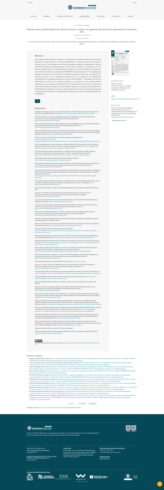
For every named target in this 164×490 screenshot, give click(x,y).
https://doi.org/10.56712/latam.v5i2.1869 (47, 127)
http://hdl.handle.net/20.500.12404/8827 (47, 290)
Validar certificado (104, 458)
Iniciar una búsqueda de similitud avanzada (53, 407)
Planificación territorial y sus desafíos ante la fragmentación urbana (107, 362)
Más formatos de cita (119, 120)
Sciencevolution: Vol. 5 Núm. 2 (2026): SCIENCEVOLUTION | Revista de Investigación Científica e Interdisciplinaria (69, 393)
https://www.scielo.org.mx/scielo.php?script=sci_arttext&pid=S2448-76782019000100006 (63, 251)
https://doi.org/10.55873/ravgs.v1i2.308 (69, 325)
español (31, 2)
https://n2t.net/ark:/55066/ (39, 450)
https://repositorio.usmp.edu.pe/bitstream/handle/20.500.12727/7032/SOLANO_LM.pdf (73, 304)
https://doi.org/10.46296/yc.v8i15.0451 (68, 318)
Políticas (100, 16)
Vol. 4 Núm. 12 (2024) (82, 25)
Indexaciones (85, 16)
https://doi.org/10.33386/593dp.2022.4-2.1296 (48, 208)
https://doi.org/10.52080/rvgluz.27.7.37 (61, 201)
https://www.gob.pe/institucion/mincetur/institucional (64, 225)
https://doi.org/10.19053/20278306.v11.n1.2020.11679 (51, 215)
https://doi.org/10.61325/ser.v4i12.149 (122, 117)
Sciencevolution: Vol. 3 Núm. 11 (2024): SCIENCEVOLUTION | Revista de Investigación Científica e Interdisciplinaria (69, 365)
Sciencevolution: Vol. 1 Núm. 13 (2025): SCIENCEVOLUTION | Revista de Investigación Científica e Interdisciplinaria (80, 381)
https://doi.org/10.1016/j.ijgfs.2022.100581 (47, 196)
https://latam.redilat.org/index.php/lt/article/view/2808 (77, 113)
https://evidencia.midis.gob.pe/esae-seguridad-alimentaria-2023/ (74, 237)
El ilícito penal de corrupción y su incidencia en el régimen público (69, 371)
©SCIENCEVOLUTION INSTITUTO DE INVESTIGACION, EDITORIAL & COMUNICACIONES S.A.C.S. (42, 457)
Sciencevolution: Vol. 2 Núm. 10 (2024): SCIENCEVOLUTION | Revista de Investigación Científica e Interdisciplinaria (69, 385)
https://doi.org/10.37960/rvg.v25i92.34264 (48, 258)
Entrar (134, 2)
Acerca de (116, 16)
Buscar (131, 16)
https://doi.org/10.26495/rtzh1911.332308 (47, 120)
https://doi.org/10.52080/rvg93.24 (50, 297)
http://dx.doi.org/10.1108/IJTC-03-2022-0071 (48, 167)
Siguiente (93, 403)
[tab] (77, 481)
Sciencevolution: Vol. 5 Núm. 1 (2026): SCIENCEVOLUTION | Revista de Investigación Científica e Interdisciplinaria (85, 389)
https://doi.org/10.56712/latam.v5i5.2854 (59, 134)
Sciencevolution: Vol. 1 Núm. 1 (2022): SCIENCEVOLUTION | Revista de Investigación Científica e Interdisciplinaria (86, 369)
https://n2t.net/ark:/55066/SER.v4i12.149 (125, 99)
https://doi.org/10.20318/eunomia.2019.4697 (48, 333)
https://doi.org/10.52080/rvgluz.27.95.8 (47, 268)
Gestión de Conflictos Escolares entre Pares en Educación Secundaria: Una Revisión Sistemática (97, 391)
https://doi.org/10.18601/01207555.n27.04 (47, 184)
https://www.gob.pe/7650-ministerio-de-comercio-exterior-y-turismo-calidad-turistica (62, 155)
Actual (33, 16)
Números (46, 16)
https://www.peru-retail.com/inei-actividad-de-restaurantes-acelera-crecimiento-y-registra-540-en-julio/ (68, 273)
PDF (37, 101)
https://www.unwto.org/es (77, 261)
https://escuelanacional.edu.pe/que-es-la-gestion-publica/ (53, 160)
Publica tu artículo (65, 16)
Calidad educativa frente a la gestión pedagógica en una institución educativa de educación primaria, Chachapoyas (90, 375)
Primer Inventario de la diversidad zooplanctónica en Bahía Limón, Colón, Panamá (79, 358)
